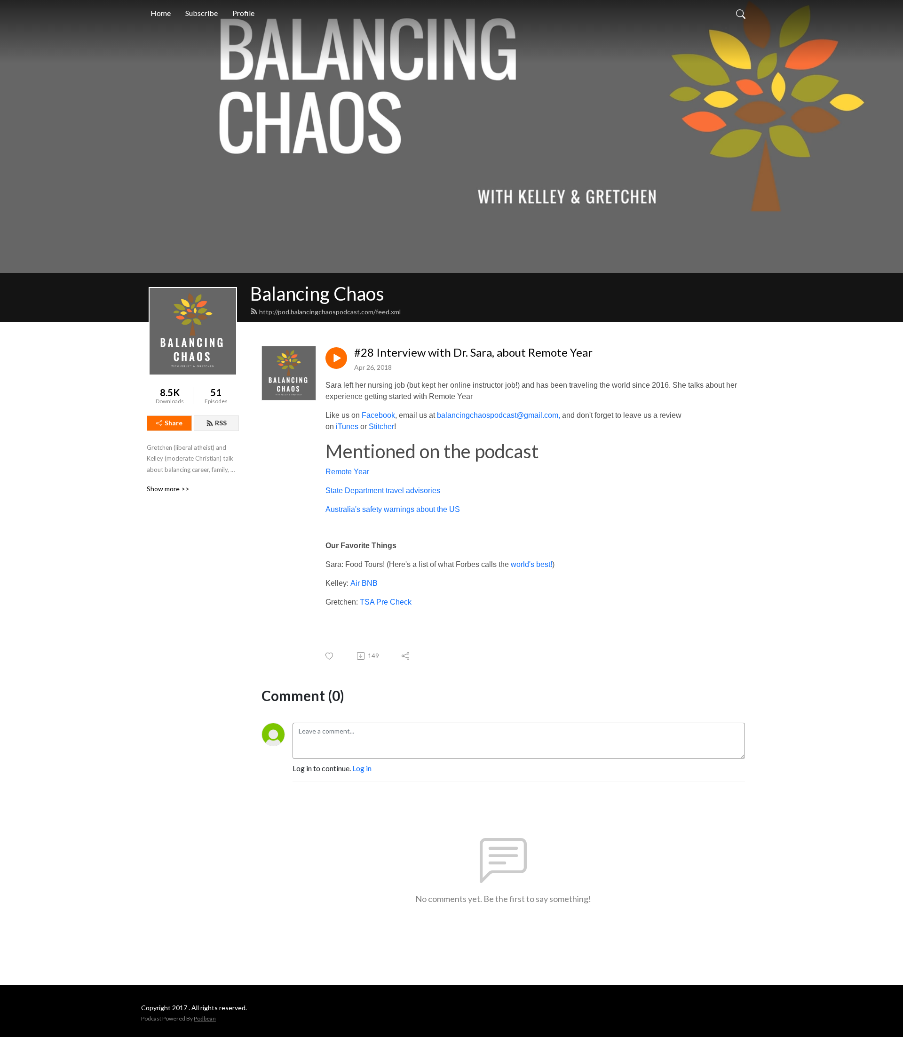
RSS (221, 423)
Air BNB (364, 583)
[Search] (740, 13)
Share (173, 423)
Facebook (378, 415)
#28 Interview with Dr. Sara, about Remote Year (473, 352)
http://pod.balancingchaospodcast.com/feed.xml (330, 312)
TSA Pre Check (386, 602)
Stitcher (381, 427)
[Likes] (330, 656)
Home (160, 12)
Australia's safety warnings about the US (392, 509)
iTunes (347, 427)
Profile (243, 12)
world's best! (531, 564)
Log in (362, 768)
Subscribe (201, 12)
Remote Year (347, 472)
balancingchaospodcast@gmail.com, (498, 415)
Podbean (205, 1018)
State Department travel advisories (382, 491)
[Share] (406, 656)
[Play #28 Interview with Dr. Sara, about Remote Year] (336, 358)
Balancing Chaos (317, 293)
